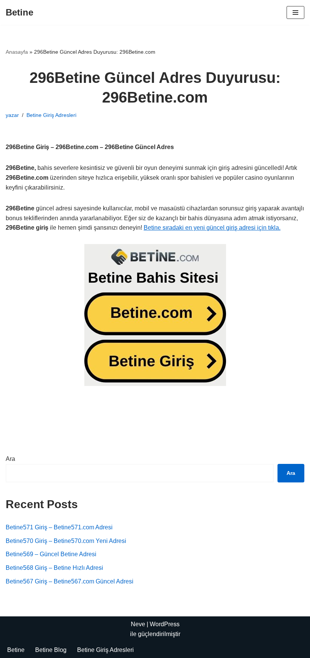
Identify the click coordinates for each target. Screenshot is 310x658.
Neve (138, 624)
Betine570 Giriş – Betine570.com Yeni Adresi (66, 541)
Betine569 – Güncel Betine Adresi (51, 554)
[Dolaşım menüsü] (295, 12)
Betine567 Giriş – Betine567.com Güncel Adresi (69, 581)
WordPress (165, 624)
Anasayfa (17, 52)
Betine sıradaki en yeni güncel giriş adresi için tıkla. (212, 227)
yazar (12, 115)
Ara (10, 459)
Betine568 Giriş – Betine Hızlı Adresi (54, 568)
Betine (16, 650)
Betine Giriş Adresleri (51, 115)
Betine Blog (51, 650)
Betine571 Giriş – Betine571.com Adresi (59, 527)
